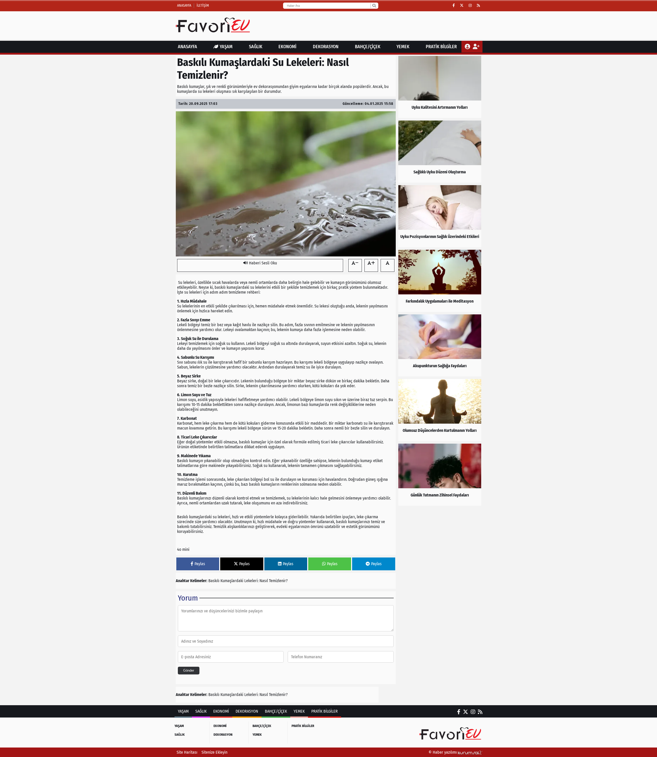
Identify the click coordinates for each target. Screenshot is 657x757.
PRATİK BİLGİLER (441, 46)
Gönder (188, 670)
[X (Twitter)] (461, 5)
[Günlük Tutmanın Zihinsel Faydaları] (439, 475)
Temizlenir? (278, 580)
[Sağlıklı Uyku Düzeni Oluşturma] (439, 152)
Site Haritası (187, 752)
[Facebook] (453, 5)
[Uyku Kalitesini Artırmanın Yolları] (439, 87)
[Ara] (374, 5)
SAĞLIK (255, 46)
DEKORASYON (326, 46)
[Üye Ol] (476, 46)
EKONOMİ (287, 46)
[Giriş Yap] (468, 46)
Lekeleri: (251, 580)
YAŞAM (226, 46)
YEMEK (403, 46)
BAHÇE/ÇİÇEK (367, 46)
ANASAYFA (187, 46)
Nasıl (263, 580)
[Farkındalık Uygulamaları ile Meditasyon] (439, 281)
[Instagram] (470, 5)
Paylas (200, 563)
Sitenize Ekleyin (214, 752)
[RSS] (478, 5)
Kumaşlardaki (231, 580)
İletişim (203, 5)
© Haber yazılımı (443, 752)
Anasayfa (184, 5)
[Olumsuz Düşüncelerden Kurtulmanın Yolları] (439, 410)
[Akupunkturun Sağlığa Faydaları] (439, 345)
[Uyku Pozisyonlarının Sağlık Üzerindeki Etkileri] (439, 216)
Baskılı (213, 580)
